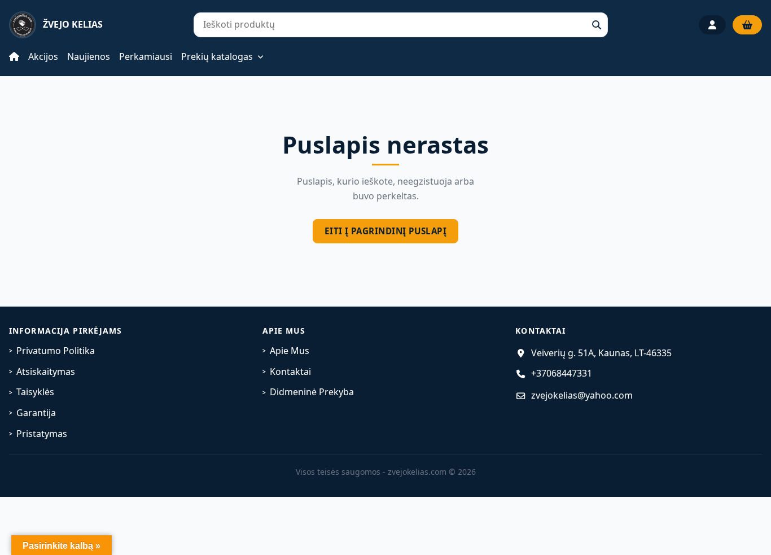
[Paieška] (596, 24)
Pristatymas (41, 433)
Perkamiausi (145, 56)
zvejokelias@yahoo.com (582, 395)
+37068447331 (561, 373)
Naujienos (88, 56)
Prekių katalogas (217, 57)
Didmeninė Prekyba (312, 392)
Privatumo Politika (55, 350)
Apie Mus (289, 350)
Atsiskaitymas (45, 371)
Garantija (36, 413)
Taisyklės (35, 392)
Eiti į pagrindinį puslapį (385, 231)
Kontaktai (290, 371)
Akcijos (43, 56)
